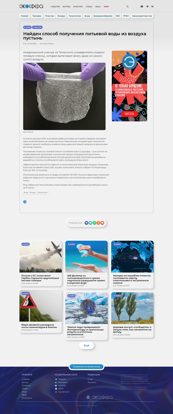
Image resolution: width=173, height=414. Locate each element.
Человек (36, 16)
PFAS (126, 16)
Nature (51, 44)
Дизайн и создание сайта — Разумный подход (139, 409)
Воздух (61, 16)
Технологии (75, 16)
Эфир (106, 7)
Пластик (49, 16)
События (55, 7)
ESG (118, 16)
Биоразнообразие (103, 16)
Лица (98, 7)
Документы (27, 398)
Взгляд (66, 7)
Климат (25, 16)
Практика (78, 7)
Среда (89, 7)
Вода (87, 16)
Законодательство (142, 16)
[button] (86, 223)
